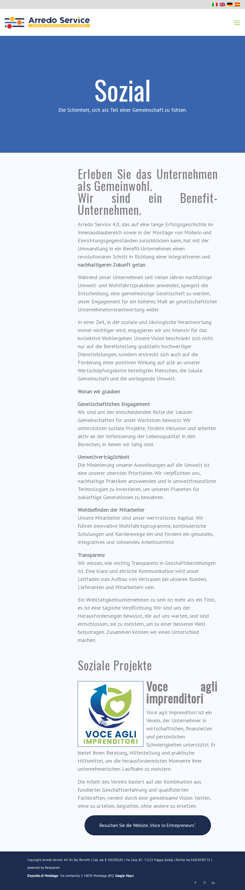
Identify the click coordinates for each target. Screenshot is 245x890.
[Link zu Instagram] (204, 882)
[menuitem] (237, 22)
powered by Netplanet (43, 867)
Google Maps (124, 876)
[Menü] (237, 22)
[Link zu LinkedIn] (213, 882)
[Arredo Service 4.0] (47, 22)
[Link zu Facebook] (195, 882)
